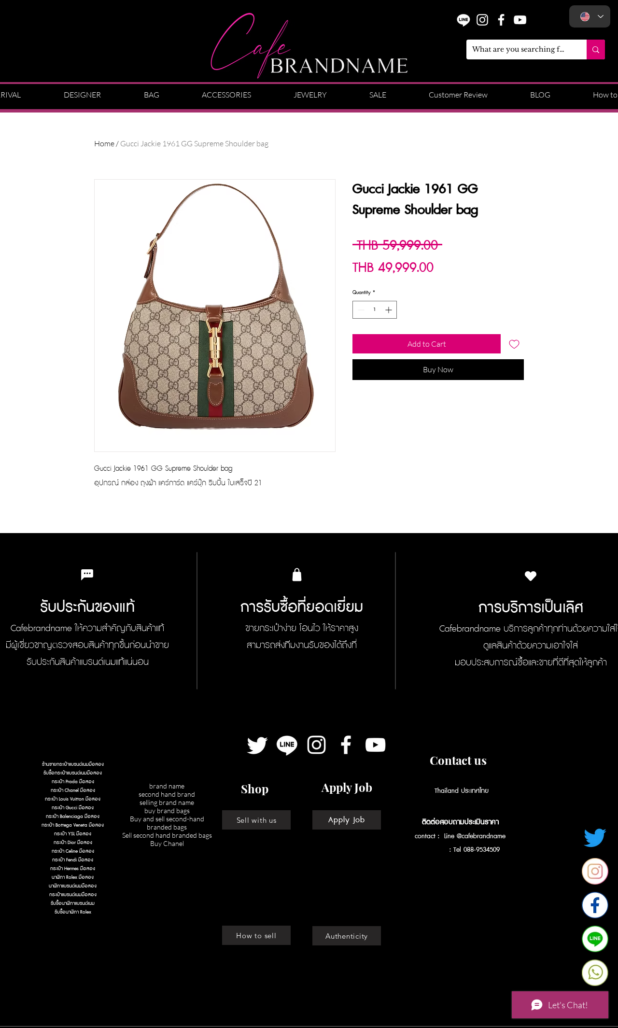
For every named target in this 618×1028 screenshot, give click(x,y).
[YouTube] (520, 20)
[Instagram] (482, 20)
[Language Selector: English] (589, 16)
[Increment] (389, 309)
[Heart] (530, 575)
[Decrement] (360, 309)
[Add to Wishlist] (514, 343)
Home (104, 143)
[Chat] (87, 574)
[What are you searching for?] (596, 49)
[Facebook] (346, 744)
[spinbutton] (374, 309)
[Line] (287, 744)
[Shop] (297, 574)
